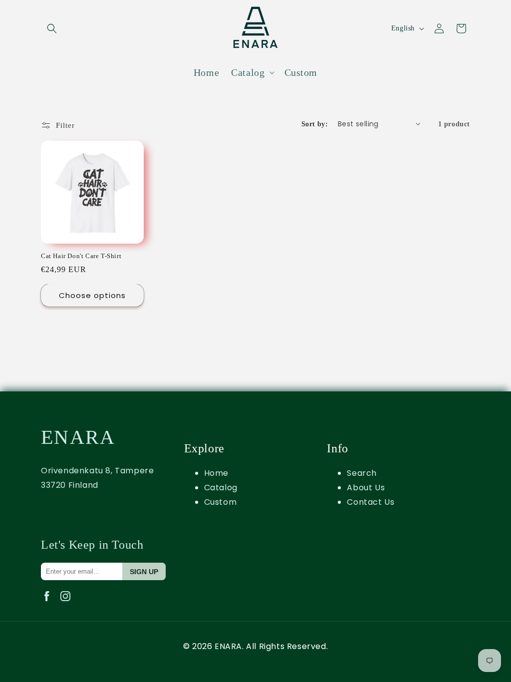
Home (216, 473)
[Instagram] (67, 603)
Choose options (92, 295)
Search (362, 473)
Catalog (221, 487)
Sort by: (314, 124)
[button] (52, 28)
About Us (366, 487)
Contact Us (370, 502)
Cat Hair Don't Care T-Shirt (81, 256)
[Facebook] (50, 603)
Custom (220, 502)
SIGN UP (144, 572)
